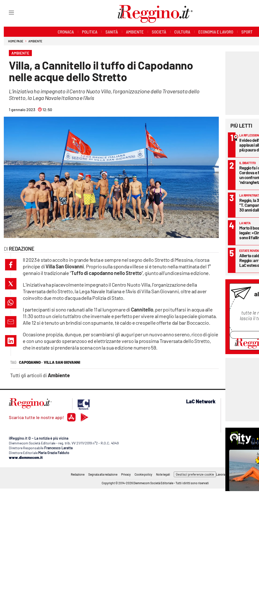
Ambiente (35, 41)
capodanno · (30, 362)
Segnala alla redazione (102, 474)
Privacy (126, 474)
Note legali (163, 474)
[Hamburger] (7, 12)
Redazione (77, 474)
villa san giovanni (62, 362)
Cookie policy (143, 474)
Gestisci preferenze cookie (195, 474)
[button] (10, 265)
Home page (15, 41)
